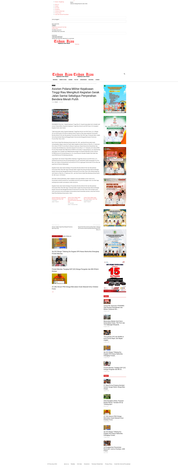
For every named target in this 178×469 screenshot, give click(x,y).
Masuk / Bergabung (59, 1)
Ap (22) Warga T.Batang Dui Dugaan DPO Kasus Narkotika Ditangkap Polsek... (113, 353)
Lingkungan (83, 79)
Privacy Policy (55, 28)
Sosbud (97, 79)
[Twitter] (56, 105)
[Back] (74, 0)
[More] (66, 105)
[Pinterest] (59, 105)
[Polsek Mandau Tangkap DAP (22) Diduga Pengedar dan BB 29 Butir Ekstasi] (76, 261)
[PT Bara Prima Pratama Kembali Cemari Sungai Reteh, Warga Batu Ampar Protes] (115, 381)
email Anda (54, 35)
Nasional (91, 79)
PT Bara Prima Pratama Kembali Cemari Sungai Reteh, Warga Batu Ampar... (114, 387)
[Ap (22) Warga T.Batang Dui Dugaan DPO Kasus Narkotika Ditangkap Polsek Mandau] (76, 243)
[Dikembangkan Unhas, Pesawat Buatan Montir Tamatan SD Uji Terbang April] (115, 396)
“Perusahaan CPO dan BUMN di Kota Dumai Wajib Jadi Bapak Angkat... (114, 338)
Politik (76, 79)
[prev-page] (52, 291)
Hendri (56, 102)
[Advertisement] (89, 62)
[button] (124, 74)
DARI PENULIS (67, 236)
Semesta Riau (63, 79)
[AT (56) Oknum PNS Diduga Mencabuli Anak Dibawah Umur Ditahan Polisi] (76, 278)
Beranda (55, 79)
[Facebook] (53, 105)
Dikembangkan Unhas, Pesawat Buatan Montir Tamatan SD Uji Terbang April (114, 402)
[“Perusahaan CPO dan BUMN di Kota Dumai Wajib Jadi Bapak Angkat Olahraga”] (115, 332)
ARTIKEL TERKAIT (57, 236)
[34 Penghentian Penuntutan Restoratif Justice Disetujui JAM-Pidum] (115, 443)
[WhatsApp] (62, 105)
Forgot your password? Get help (59, 27)
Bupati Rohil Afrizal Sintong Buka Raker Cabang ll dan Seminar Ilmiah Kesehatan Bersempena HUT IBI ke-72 (89, 228)
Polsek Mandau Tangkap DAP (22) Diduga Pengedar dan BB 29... (115, 368)
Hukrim (70, 79)
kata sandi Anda (55, 24)
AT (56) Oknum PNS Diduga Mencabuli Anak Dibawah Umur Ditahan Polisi (114, 418)
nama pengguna (55, 19)
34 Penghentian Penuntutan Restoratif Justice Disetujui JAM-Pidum (114, 449)
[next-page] (53, 291)
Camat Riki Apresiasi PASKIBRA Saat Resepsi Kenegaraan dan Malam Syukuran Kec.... (114, 307)
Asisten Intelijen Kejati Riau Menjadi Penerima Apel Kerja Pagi (62, 227)
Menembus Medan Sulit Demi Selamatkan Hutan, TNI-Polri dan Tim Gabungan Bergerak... (114, 323)
